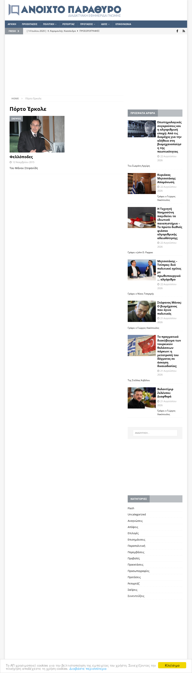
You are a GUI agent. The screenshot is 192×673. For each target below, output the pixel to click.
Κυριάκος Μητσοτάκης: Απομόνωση (166, 178)
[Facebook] (177, 31)
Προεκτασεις (29, 24)
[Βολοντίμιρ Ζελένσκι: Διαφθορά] (142, 398)
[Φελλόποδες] (37, 134)
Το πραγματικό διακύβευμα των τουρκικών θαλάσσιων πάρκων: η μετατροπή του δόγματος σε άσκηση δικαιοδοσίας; (169, 351)
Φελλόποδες (21, 156)
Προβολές (134, 558)
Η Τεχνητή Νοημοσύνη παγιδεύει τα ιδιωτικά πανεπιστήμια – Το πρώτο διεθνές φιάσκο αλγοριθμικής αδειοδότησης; (169, 223)
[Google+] (184, 31)
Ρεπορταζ (68, 24)
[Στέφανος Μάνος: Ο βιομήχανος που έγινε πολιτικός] (142, 311)
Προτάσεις (134, 577)
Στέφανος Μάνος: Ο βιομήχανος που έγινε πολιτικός (169, 308)
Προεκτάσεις (135, 564)
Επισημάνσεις (136, 539)
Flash (131, 508)
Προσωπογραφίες (138, 571)
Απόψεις (133, 527)
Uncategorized (137, 514)
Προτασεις (86, 24)
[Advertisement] (96, 67)
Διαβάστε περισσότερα (87, 668)
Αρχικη (12, 24)
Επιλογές (133, 533)
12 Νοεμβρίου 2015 (23, 162)
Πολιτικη (48, 24)
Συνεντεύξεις (136, 596)
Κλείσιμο (172, 665)
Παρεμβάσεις (136, 552)
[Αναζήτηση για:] (155, 433)
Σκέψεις (132, 589)
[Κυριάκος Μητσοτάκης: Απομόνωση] (142, 183)
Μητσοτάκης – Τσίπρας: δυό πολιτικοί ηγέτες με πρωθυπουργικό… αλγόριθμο (169, 270)
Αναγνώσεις (135, 521)
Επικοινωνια (123, 24)
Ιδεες (104, 24)
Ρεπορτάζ (134, 583)
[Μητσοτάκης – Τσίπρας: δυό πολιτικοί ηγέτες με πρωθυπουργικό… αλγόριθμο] (142, 270)
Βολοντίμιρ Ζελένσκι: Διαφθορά (165, 392)
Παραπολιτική (136, 546)
